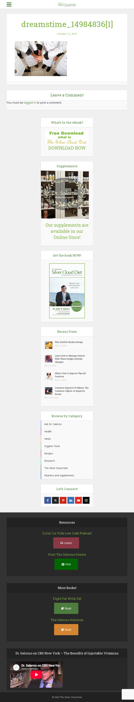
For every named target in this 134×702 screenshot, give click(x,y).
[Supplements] (65, 194)
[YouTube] (78, 500)
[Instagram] (86, 500)
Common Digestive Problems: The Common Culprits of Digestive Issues (71, 390)
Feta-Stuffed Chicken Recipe (69, 342)
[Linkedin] (70, 500)
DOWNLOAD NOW (67, 148)
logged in (30, 102)
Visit (68, 564)
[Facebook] (47, 500)
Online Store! (67, 237)
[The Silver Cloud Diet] (67, 4)
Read (68, 608)
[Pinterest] (63, 500)
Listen (68, 543)
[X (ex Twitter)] (55, 500)
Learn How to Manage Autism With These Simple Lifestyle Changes (70, 358)
